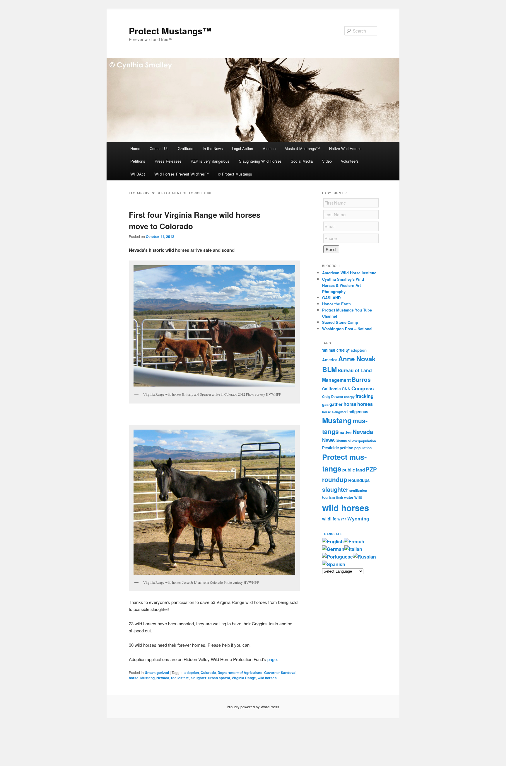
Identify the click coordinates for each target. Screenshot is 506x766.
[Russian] (364, 556)
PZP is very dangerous (210, 161)
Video (327, 161)
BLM (329, 369)
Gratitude (185, 148)
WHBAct (137, 174)
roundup (334, 479)
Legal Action (242, 148)
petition (346, 447)
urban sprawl (219, 677)
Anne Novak (356, 358)
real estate (180, 677)
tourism (328, 497)
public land (353, 470)
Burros (361, 379)
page (272, 659)
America (329, 359)
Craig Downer (332, 396)
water (348, 497)
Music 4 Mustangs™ (302, 148)
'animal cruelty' (336, 350)
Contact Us (159, 148)
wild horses (267, 677)
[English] (333, 541)
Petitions (137, 161)
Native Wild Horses (345, 148)
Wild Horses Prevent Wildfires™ (181, 174)
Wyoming (358, 518)
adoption (191, 672)
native (346, 432)
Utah (339, 497)
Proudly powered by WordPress (253, 706)
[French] (354, 541)
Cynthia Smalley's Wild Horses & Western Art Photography (343, 285)
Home (135, 148)
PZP (371, 469)
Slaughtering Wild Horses (260, 161)
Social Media (302, 161)
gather (336, 404)
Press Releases (168, 161)
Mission (269, 148)
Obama (341, 440)
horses (365, 404)
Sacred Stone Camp (340, 322)
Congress (362, 388)
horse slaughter (334, 412)
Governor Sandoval (280, 672)
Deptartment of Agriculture (240, 672)
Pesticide (330, 447)
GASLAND (331, 297)
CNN (346, 388)
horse (134, 677)
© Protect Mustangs (235, 174)
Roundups (359, 480)
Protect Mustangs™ (170, 30)
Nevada (162, 677)
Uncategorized (157, 672)
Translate (332, 534)
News (328, 440)
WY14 (341, 519)
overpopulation (364, 441)
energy (349, 396)
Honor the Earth (336, 304)
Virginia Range (244, 677)
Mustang (147, 677)
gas (325, 404)
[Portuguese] (337, 556)
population (363, 447)
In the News (213, 148)
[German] (333, 549)
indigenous (357, 411)
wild (358, 497)
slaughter (198, 677)
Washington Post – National (347, 328)
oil (349, 440)
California (331, 388)
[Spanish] (333, 564)
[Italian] (353, 549)
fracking (364, 396)
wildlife (329, 519)
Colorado (208, 672)
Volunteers (350, 161)
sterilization (358, 490)
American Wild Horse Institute (349, 272)
